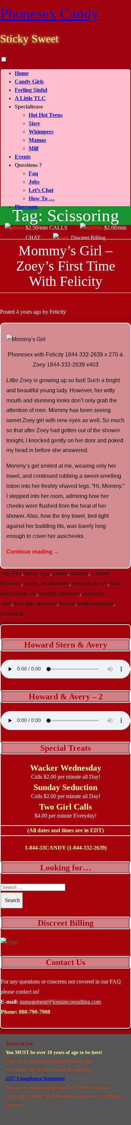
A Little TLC (30, 98)
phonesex (92, 593)
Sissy (34, 123)
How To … (41, 198)
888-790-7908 (34, 1012)
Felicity (58, 312)
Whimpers (41, 132)
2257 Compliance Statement (35, 1078)
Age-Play (11, 573)
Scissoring (11, 614)
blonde (60, 573)
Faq (33, 173)
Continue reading (32, 552)
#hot (6, 603)
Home (22, 73)
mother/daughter (96, 603)
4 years (24, 312)
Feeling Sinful (31, 90)
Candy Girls (29, 82)
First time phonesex (35, 603)
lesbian (67, 603)
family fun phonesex (46, 583)
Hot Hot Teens (46, 115)
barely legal (37, 573)
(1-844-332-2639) (87, 848)
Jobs (34, 182)
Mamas (37, 140)
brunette (79, 573)
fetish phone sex (90, 583)
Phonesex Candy (49, 14)
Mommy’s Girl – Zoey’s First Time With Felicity (65, 266)
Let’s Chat (41, 190)
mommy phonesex (59, 593)
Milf (33, 148)
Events (23, 157)
